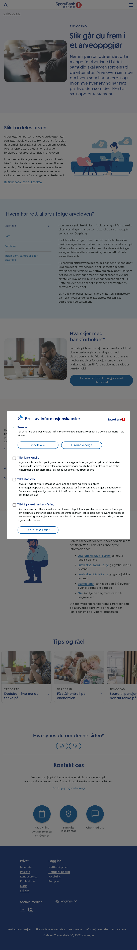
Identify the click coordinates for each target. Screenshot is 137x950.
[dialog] (68, 475)
